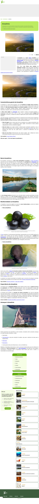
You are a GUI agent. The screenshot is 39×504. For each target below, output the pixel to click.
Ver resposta (7, 408)
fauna (11, 271)
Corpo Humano (18, 367)
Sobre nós (5, 496)
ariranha (5, 276)
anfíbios (34, 272)
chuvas (8, 290)
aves (13, 272)
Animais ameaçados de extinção (28, 279)
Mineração (4, 340)
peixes (24, 272)
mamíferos (24, 273)
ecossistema (3, 237)
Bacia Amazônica (34, 160)
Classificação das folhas (19, 376)
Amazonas (34, 162)
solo (30, 128)
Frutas (16, 363)
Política (11, 496)
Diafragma (17, 361)
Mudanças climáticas (19, 356)
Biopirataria (4, 342)
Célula (16, 359)
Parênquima (17, 380)
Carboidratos (17, 369)
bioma (30, 57)
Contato (21, 496)
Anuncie (16, 496)
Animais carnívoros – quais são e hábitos (15, 281)
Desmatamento (5, 337)
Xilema (16, 384)
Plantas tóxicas (18, 386)
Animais (16, 365)
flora (2, 234)
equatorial (15, 111)
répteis (7, 273)
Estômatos (17, 382)
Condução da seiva (18, 378)
